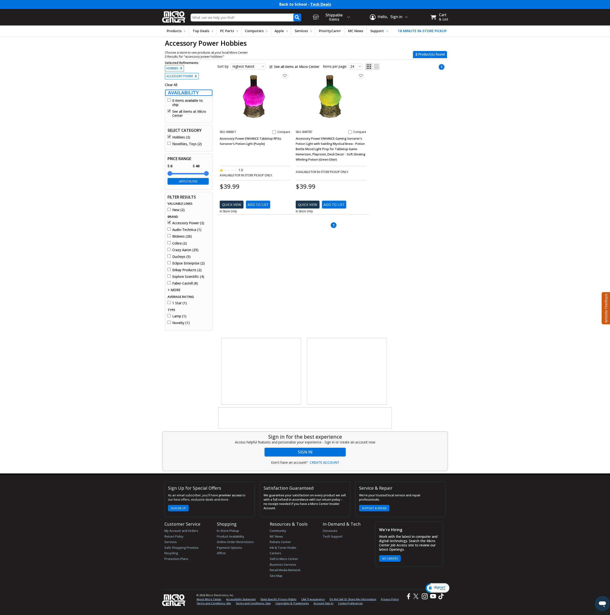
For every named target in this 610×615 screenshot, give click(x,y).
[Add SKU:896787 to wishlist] (361, 75)
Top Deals (201, 31)
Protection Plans (176, 559)
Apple (279, 31)
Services (301, 31)
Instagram (424, 596)
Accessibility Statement (241, 599)
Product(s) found (430, 54)
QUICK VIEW (231, 204)
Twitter (416, 596)
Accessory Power (181, 76)
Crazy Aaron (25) (185, 250)
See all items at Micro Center (189, 113)
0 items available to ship (187, 102)
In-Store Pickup (228, 531)
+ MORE (174, 290)
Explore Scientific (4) (188, 276)
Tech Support (333, 536)
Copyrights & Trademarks (292, 603)
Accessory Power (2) (188, 223)
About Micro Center (209, 599)
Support (377, 31)
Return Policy (173, 536)
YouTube (433, 596)
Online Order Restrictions (235, 542)
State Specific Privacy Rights (278, 599)
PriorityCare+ (330, 31)
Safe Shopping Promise (181, 547)
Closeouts (330, 531)
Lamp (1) (179, 316)
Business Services (283, 564)
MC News (355, 31)
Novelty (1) (181, 323)
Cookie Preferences (350, 603)
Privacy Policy (390, 599)
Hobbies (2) (181, 137)
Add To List (258, 204)
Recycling (171, 553)
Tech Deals (320, 4)
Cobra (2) (179, 243)
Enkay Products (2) (187, 270)
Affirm (221, 553)
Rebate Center (280, 542)
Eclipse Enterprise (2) (188, 263)
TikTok (440, 596)
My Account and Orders (181, 531)
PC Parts (227, 31)
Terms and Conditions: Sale (253, 603)
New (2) (178, 210)
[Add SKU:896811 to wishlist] (285, 75)
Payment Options (229, 547)
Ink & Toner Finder (283, 547)
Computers (254, 31)
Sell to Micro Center (284, 559)
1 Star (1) (179, 303)
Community (278, 531)
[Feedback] (605, 307)
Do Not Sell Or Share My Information (353, 599)
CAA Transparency (313, 599)
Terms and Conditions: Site (214, 603)
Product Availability (230, 536)
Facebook (408, 596)
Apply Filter (188, 181)
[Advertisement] (261, 371)
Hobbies (174, 68)
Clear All (171, 85)
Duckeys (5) (181, 256)
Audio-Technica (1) (186, 230)
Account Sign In (323, 603)
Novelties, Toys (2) (187, 144)
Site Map (276, 576)
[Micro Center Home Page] (174, 15)
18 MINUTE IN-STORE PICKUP (422, 31)
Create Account (324, 462)
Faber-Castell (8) (185, 283)
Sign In (305, 452)
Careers (275, 553)
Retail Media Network (285, 570)
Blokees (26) (182, 236)
